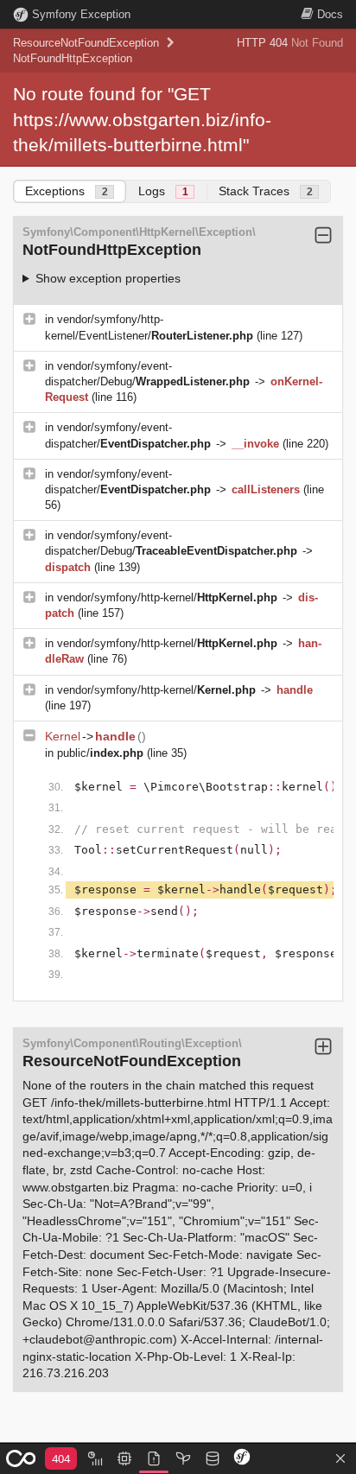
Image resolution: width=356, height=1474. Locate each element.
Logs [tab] (163, 191)
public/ (100, 753)
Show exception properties (108, 278)
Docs (330, 14)
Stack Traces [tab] (266, 191)
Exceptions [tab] (66, 191)
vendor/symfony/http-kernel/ (167, 597)
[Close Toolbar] (340, 1459)
